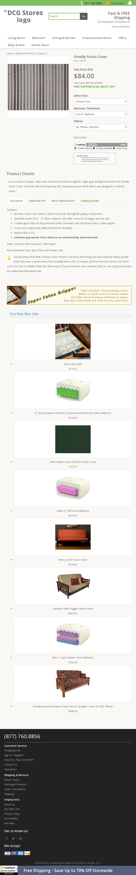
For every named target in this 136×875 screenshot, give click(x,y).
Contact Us (10, 764)
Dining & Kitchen (63, 38)
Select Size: (81, 95)
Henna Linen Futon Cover (72, 559)
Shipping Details (90, 200)
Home (10, 53)
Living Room (16, 38)
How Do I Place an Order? (19, 759)
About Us (9, 804)
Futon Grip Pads (73, 364)
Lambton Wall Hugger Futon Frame (73, 608)
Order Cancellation (15, 789)
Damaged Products (15, 784)
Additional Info (37, 200)
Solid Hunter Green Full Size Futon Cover (73, 462)
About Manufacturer (63, 200)
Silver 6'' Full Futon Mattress (73, 510)
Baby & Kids (16, 45)
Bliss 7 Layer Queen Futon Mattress (73, 657)
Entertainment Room (96, 38)
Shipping (9, 794)
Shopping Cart (12, 750)
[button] (68, 870)
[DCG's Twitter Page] (13, 838)
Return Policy (11, 779)
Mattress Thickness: (87, 108)
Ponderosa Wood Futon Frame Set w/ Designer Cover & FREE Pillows (73, 706)
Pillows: (78, 121)
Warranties (10, 769)
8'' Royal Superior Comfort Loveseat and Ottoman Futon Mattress (73, 413)
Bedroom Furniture (26, 53)
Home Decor (40, 45)
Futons (42, 53)
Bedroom (38, 38)
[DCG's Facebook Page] (6, 838)
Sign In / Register (14, 755)
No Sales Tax (11, 809)
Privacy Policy (12, 813)
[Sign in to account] (129, 2)
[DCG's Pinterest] (20, 838)
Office (122, 38)
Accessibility (11, 818)
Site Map (9, 823)
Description (16, 200)
